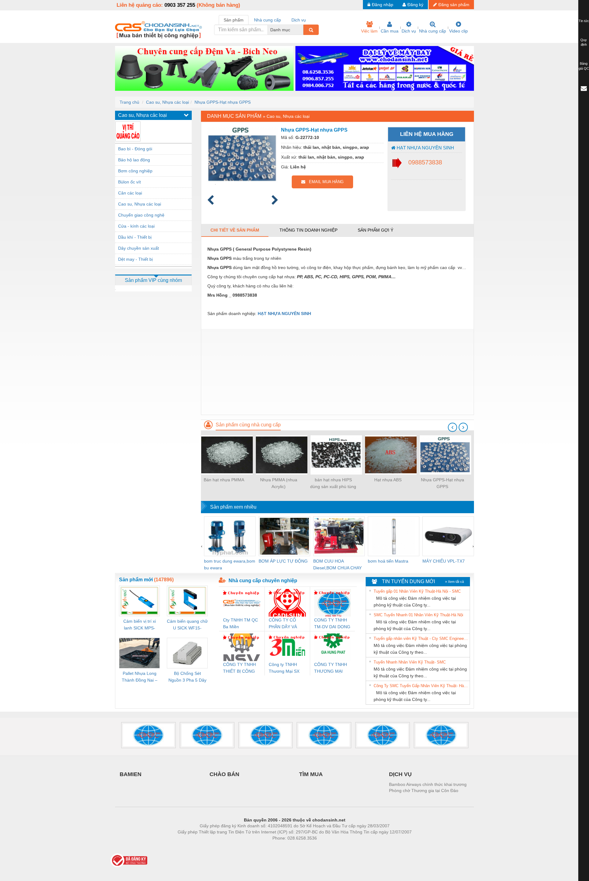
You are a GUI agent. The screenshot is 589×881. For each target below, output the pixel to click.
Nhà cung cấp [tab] (267, 19)
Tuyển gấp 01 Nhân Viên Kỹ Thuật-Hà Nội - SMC (417, 591)
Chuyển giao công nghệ (141, 215)
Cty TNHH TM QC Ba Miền (240, 623)
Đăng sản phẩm (453, 4)
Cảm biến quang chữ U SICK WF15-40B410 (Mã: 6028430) (187, 625)
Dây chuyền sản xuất (138, 248)
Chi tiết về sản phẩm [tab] (234, 230)
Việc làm (369, 31)
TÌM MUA (311, 774)
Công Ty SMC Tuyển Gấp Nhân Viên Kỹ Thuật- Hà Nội (421, 685)
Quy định (583, 42)
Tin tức (584, 21)
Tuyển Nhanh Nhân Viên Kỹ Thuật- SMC (410, 662)
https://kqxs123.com (324, 847)
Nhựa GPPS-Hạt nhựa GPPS (222, 102)
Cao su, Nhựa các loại (167, 102)
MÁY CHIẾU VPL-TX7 (443, 561)
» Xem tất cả (454, 581)
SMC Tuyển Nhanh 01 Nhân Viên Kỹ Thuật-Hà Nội (418, 615)
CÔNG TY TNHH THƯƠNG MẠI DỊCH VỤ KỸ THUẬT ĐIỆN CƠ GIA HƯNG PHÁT (331, 668)
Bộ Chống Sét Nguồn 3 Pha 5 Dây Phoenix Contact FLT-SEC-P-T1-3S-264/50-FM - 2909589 (187, 677)
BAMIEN (130, 774)
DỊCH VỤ (400, 774)
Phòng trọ (254, 847)
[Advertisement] (337, 372)
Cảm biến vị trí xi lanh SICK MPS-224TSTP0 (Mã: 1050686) (139, 625)
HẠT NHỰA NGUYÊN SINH (424, 147)
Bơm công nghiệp (135, 170)
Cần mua (389, 31)
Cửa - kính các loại (136, 226)
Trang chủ (129, 102)
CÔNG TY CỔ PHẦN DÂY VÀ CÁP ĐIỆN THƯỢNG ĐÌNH (284, 623)
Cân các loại (130, 192)
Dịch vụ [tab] (298, 19)
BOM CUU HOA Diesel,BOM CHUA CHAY (337, 564)
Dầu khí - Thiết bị (135, 237)
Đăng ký (415, 4)
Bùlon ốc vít (129, 181)
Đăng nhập (382, 4)
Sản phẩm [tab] (234, 19)
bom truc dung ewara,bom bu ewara (229, 564)
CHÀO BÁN (224, 774)
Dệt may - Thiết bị (135, 259)
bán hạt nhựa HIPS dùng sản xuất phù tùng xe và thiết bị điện (333, 483)
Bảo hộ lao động (134, 159)
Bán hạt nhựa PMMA (224, 479)
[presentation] (452, 427)
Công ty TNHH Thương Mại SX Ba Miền (284, 668)
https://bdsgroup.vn (286, 847)
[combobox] (301, 29)
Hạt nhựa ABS (388, 479)
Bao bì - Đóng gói (135, 148)
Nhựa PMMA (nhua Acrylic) (278, 483)
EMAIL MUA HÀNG (324, 181)
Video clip (458, 31)
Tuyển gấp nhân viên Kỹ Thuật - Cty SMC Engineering (421, 638)
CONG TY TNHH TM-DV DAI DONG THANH (332, 623)
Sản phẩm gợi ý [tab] (375, 230)
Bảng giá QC (584, 66)
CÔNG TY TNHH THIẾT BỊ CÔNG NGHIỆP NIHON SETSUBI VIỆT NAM (239, 668)
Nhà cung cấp (432, 31)
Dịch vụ (409, 31)
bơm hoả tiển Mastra (388, 561)
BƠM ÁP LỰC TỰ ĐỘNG (283, 561)
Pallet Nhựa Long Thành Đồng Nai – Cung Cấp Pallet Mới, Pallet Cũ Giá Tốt (139, 677)
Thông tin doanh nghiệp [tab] (308, 230)
